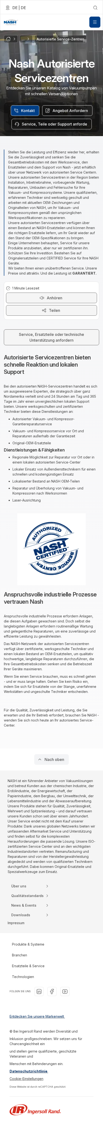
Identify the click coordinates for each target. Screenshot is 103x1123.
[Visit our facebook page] (52, 991)
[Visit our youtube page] (64, 991)
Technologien (23, 977)
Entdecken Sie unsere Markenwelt (37, 1016)
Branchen (19, 955)
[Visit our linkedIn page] (39, 991)
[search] (95, 7)
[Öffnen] (94, 22)
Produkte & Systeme (28, 944)
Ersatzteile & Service (28, 966)
